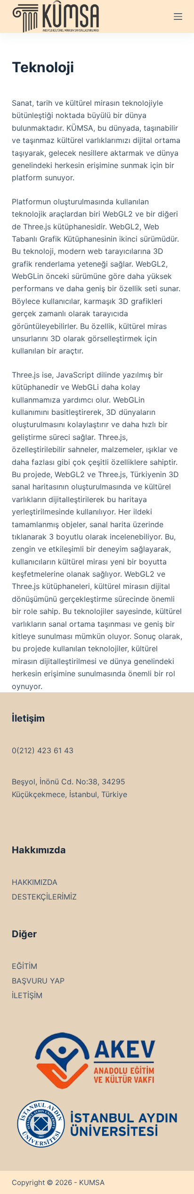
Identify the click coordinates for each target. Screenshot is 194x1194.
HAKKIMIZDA (34, 882)
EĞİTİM (24, 966)
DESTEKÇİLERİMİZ (44, 896)
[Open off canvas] (178, 16)
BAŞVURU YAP (38, 980)
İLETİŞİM (27, 995)
